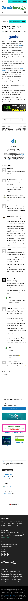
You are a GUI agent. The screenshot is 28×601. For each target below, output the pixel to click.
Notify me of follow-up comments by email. (13, 403)
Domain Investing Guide (10, 462)
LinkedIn (18, 159)
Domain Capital (8, 487)
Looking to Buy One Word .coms (14, 432)
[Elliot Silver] (3, 31)
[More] (21, 119)
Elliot (10, 297)
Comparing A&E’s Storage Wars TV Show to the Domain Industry (20, 129)
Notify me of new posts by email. (10, 405)
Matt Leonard (11, 278)
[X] (8, 554)
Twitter (9, 159)
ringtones (10, 168)
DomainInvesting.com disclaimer (9, 595)
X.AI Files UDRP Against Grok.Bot (10, 526)
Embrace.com (7, 493)
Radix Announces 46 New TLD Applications (12, 521)
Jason (9, 249)
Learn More (6, 537)
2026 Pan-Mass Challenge (14, 421)
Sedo (20, 45)
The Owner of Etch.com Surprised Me (11, 523)
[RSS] (5, 554)
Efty (7, 445)
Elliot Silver (8, 31)
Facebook (14, 159)
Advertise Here (8, 474)
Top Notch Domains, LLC (17, 152)
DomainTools (7, 476)
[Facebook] (2, 554)
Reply (8, 175)
